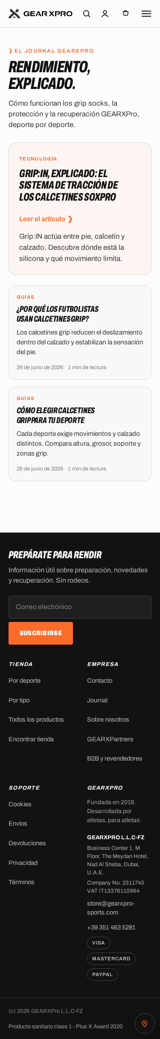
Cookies (20, 804)
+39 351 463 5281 (111, 927)
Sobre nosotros (108, 719)
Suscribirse (41, 633)
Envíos (18, 823)
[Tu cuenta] (104, 13)
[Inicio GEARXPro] (41, 13)
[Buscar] (86, 13)
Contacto (99, 680)
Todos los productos (36, 719)
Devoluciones (27, 843)
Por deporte (25, 680)
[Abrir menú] (146, 13)
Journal (97, 700)
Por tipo (19, 700)
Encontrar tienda (31, 739)
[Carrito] (125, 13)
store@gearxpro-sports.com (110, 908)
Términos (22, 882)
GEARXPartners (110, 739)
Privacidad (23, 862)
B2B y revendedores (115, 758)
